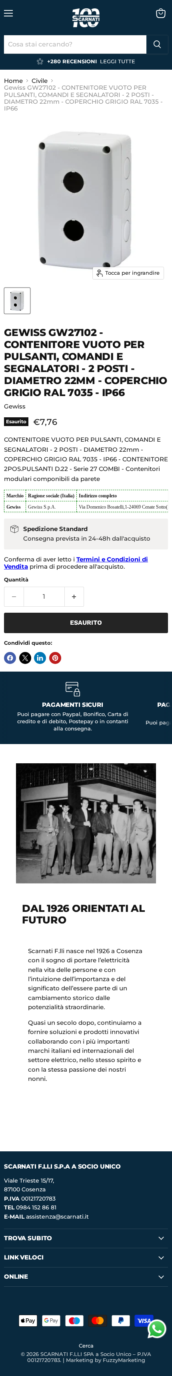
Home (13, 80)
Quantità (16, 580)
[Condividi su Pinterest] (55, 658)
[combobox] (75, 44)
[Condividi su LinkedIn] (40, 658)
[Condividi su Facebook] (10, 658)
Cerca (86, 1345)
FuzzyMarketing (124, 1360)
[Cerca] (157, 44)
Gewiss (15, 406)
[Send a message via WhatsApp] (157, 1329)
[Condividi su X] (25, 658)
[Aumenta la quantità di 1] (74, 597)
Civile (40, 80)
